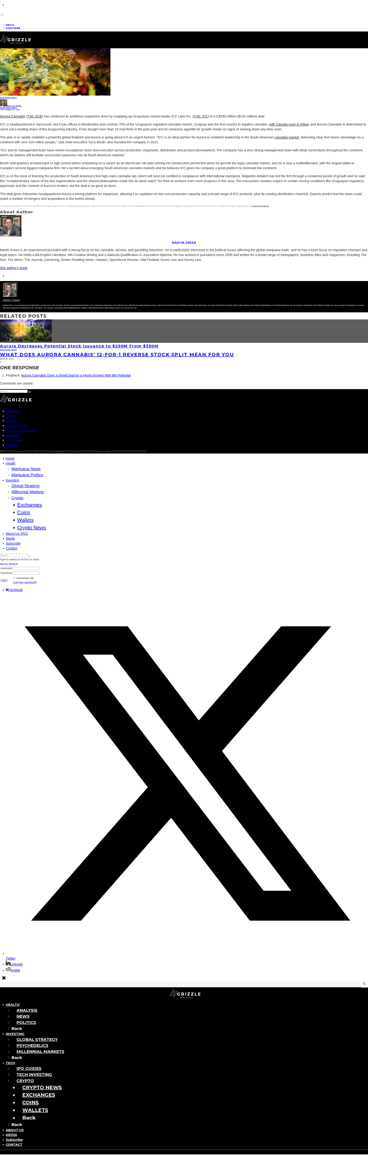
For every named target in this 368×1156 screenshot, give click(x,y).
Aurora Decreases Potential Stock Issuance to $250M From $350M (79, 346)
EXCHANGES (38, 1095)
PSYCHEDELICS (32, 1045)
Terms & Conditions (21, 430)
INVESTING (15, 1034)
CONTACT (14, 1144)
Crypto (17, 498)
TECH (10, 1063)
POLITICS (26, 1022)
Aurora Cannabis (12, 116)
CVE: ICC (201, 116)
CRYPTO (25, 1080)
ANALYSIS (27, 1010)
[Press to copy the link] (364, 985)
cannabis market (286, 137)
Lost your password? (25, 582)
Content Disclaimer (260, 206)
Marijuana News (8, 98)
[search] (29, 556)
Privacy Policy (17, 425)
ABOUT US (15, 1130)
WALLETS (35, 1110)
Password (6, 573)
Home (10, 458)
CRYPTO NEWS (42, 1087)
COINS (30, 1102)
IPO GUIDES (29, 1068)
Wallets (25, 520)
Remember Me (25, 578)
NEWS (23, 1016)
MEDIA (11, 1135)
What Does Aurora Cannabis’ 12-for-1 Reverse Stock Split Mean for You (117, 354)
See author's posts (13, 268)
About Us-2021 (17, 533)
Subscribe (13, 28)
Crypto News (31, 527)
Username (6, 568)
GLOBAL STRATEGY (37, 1039)
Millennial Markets (28, 492)
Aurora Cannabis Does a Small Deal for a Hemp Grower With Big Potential (76, 375)
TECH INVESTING (34, 1074)
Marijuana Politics (27, 475)
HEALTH (13, 1005)
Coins (23, 512)
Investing (12, 480)
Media (11, 416)
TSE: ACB (34, 116)
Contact (12, 445)
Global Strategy (26, 486)
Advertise (13, 435)
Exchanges (29, 505)
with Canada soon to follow (289, 124)
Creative (12, 421)
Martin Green (14, 106)
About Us (13, 411)
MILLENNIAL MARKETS (40, 1051)
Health (10, 463)
